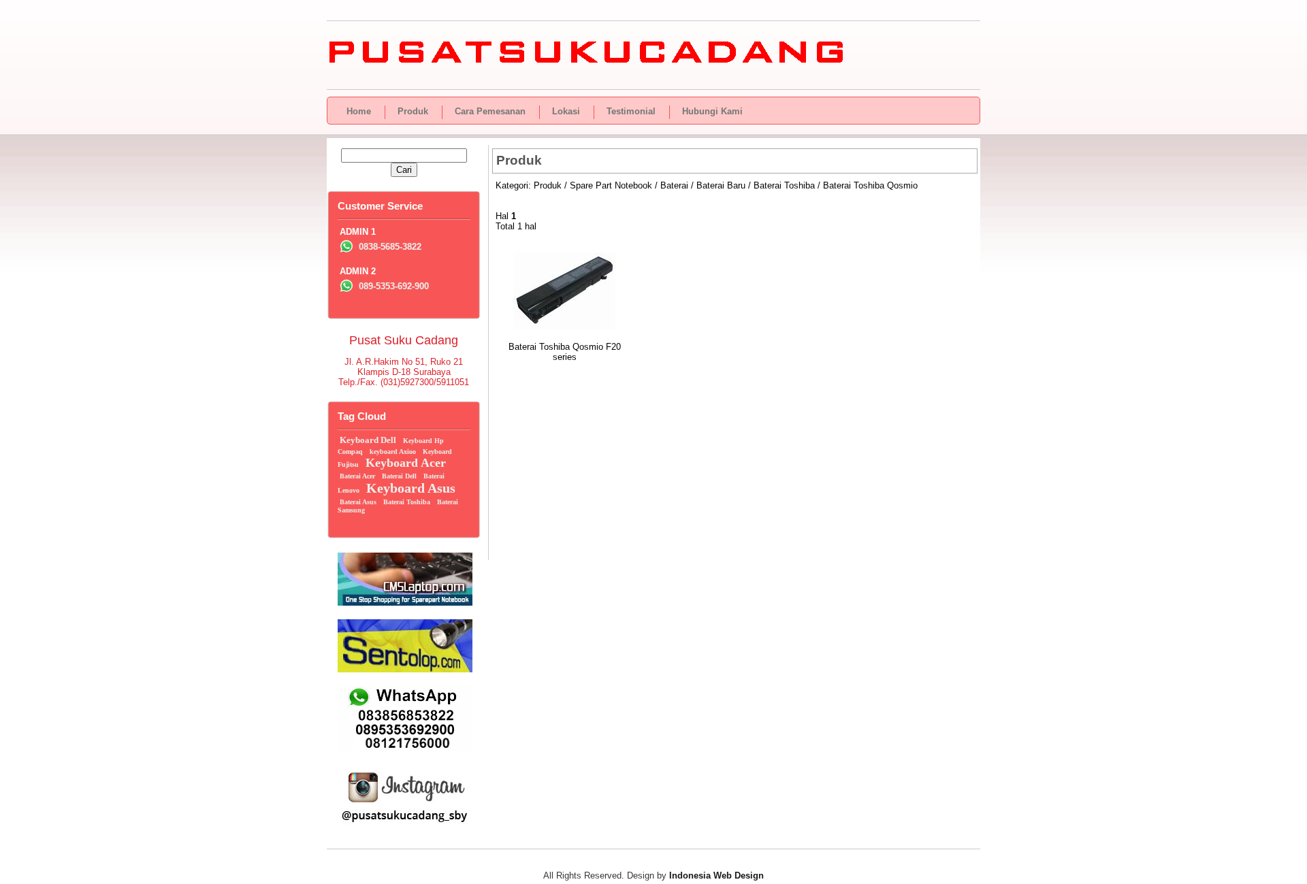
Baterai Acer (357, 476)
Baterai (674, 185)
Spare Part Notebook (611, 185)
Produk (548, 185)
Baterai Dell (399, 476)
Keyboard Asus (410, 487)
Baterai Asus (358, 502)
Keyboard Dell (368, 440)
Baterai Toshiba (784, 185)
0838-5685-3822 (388, 247)
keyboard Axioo (393, 451)
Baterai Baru (720, 185)
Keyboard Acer (406, 463)
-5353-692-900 (394, 286)
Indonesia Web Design (716, 875)
